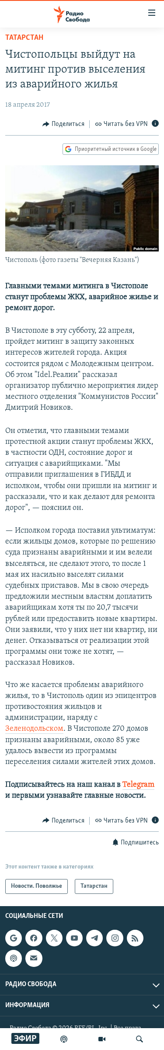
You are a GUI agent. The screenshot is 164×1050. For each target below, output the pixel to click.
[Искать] (139, 1039)
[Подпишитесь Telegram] (94, 938)
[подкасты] (64, 1039)
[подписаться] (33, 958)
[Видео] (102, 1039)
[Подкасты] (13, 958)
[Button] (63, 124)
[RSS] (135, 938)
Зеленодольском (34, 729)
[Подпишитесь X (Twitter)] (54, 938)
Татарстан (24, 38)
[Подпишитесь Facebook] (33, 938)
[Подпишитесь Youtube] (74, 938)
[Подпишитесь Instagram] (114, 938)
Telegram (138, 785)
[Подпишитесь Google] (13, 938)
